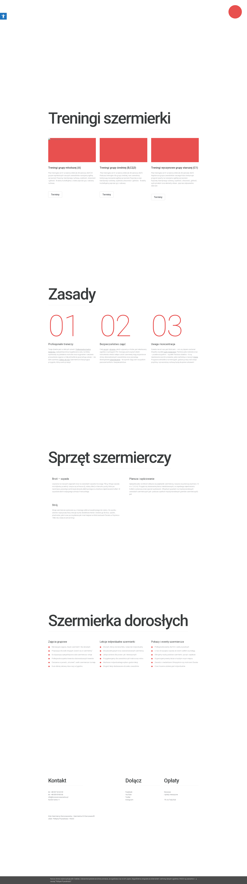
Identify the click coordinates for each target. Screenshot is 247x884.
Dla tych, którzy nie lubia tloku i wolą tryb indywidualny (123, 647)
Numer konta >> (54, 800)
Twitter (127, 797)
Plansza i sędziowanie (141, 478)
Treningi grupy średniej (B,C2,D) (118, 167)
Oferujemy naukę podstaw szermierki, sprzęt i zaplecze (175, 655)
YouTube (128, 795)
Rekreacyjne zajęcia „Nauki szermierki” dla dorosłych (71, 647)
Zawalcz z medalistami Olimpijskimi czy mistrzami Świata (176, 662)
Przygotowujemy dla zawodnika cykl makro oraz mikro (123, 658)
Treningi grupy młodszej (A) (64, 167)
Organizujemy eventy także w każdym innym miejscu (174, 658)
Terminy (55, 194)
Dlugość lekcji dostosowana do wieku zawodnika (121, 666)
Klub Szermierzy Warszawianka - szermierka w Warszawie (70, 816)
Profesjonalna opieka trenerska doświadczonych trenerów (73, 658)
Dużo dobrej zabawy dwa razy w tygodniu (67, 666)
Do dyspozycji (57, 655)
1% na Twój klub (170, 800)
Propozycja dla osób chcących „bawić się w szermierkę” (72, 651)
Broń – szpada (60, 478)
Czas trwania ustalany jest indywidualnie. (170, 666)
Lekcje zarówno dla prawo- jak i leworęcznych (120, 655)
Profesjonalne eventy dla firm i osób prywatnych (172, 647)
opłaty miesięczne (171, 795)
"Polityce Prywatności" (63, 881)
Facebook (128, 792)
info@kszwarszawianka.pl (58, 797)
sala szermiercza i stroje (83, 655)
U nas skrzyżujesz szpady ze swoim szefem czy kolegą (175, 651)
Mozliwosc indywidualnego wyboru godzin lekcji (120, 662)
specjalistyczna (68, 655)
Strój (55, 505)
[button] (3, 16)
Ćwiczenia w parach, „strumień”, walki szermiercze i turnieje (73, 662)
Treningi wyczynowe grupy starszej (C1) (174, 167)
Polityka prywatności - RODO (63, 819)
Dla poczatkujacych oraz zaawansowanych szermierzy (123, 651)
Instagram (129, 800)
